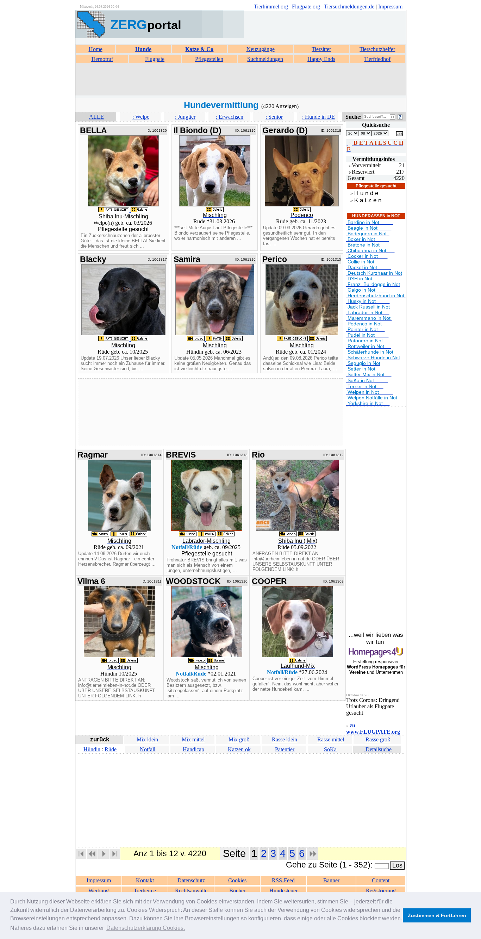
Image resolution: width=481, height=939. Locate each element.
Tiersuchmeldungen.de (349, 7)
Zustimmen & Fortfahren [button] (437, 915)
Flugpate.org (306, 7)
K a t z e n (367, 200)
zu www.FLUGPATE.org (373, 728)
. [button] (145, 928)
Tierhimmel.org (271, 7)
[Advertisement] (240, 79)
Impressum (390, 7)
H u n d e (366, 193)
